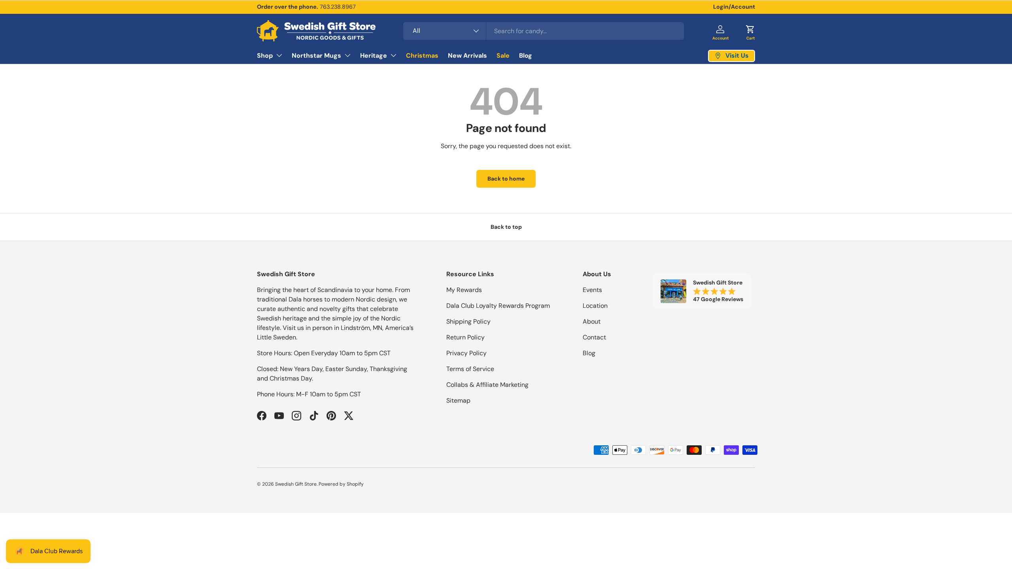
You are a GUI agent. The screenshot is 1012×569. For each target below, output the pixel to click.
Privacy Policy (466, 353)
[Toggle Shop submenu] (279, 55)
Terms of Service (470, 369)
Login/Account (734, 6)
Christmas (422, 55)
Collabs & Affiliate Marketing (487, 385)
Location (595, 305)
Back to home (506, 178)
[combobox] (543, 31)
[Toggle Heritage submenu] (393, 55)
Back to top (506, 226)
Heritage (373, 55)
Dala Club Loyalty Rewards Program (498, 305)
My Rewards (464, 290)
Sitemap (458, 400)
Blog (525, 55)
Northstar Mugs (316, 55)
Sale (503, 55)
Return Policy (465, 337)
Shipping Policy (468, 321)
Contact (594, 337)
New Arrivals (467, 55)
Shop (265, 55)
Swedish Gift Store (296, 484)
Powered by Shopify (341, 484)
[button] (750, 31)
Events (592, 290)
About (591, 321)
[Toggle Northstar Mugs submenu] (347, 55)
